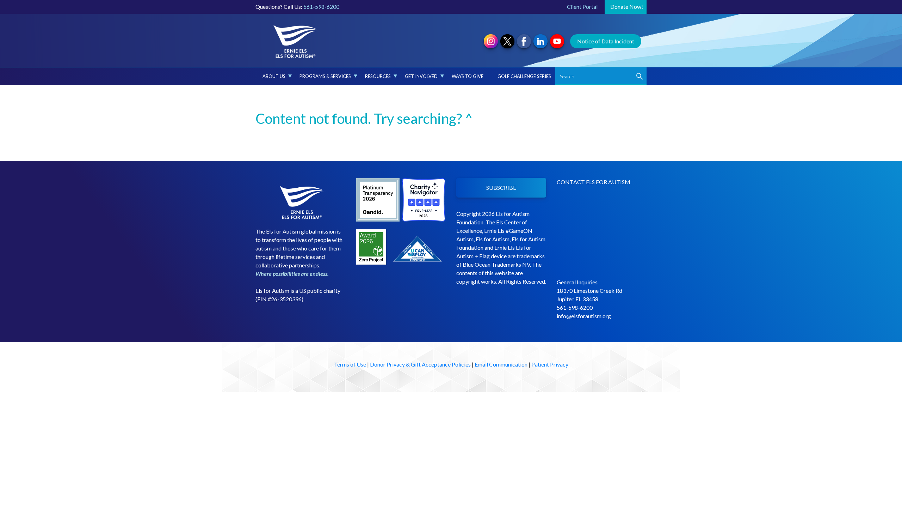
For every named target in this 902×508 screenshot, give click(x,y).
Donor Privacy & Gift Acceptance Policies (420, 364)
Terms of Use (350, 364)
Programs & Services (325, 76)
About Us (273, 76)
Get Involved (421, 76)
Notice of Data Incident (605, 41)
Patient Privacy (549, 364)
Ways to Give (467, 76)
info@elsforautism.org (584, 316)
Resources (378, 76)
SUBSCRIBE (501, 187)
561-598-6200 (321, 6)
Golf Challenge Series (524, 76)
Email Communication (501, 364)
